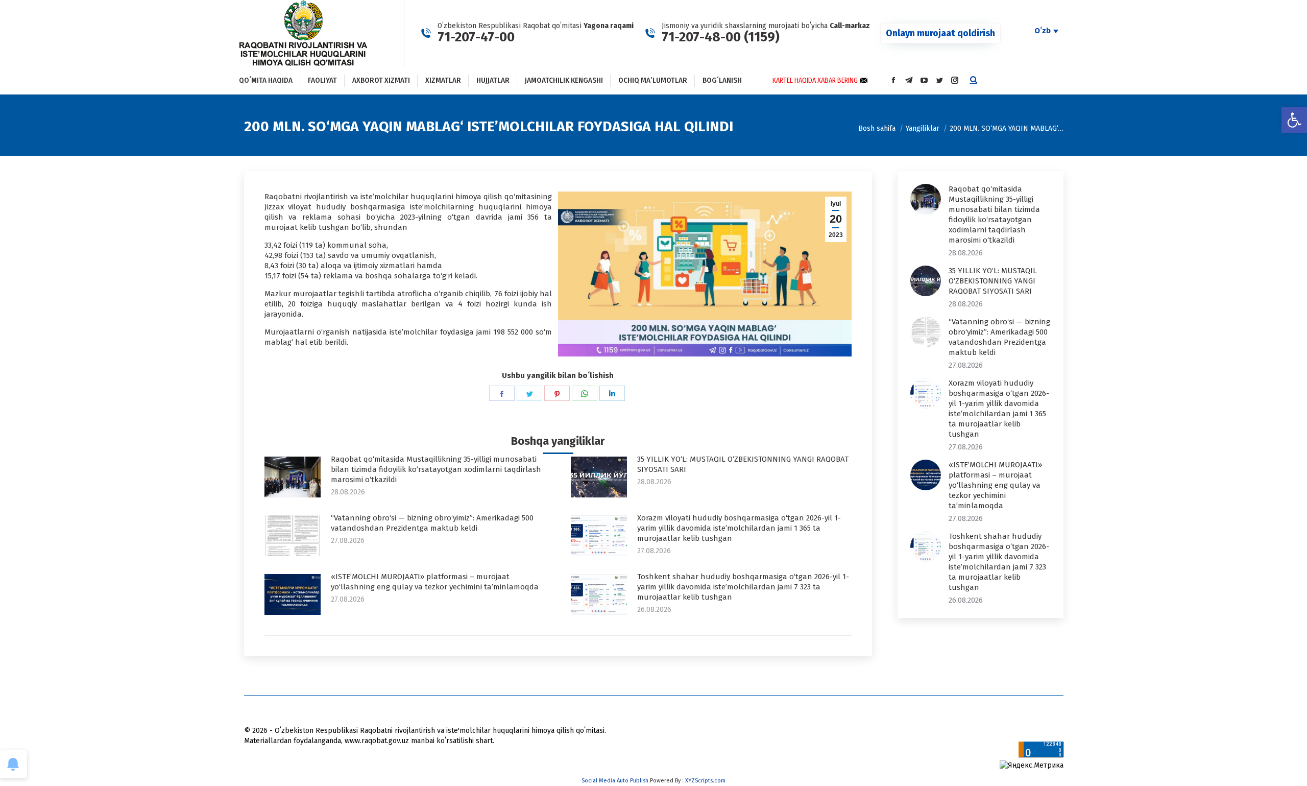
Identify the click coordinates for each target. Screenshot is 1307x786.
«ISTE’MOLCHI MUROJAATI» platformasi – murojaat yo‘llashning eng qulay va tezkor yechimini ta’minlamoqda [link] (435, 581)
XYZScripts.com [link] (705, 780)
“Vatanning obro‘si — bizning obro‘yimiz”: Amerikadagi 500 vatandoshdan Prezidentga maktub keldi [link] (432, 523)
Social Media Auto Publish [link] (615, 780)
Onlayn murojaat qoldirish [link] (940, 33)
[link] (1294, 120)
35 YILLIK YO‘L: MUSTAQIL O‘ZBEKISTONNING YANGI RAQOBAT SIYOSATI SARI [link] (743, 464)
